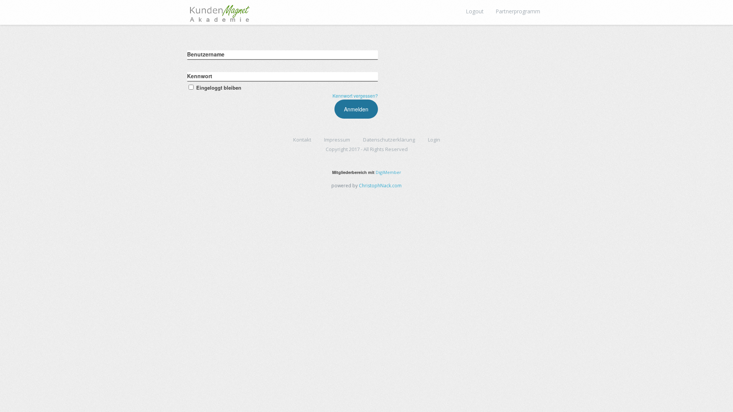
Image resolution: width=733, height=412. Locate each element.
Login (434, 139)
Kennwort (199, 76)
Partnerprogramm (518, 11)
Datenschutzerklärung (389, 139)
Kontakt (302, 139)
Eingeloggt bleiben (218, 87)
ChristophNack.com (380, 185)
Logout (475, 11)
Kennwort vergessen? (355, 95)
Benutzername (205, 54)
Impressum (337, 139)
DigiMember (388, 172)
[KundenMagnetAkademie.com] (219, 11)
